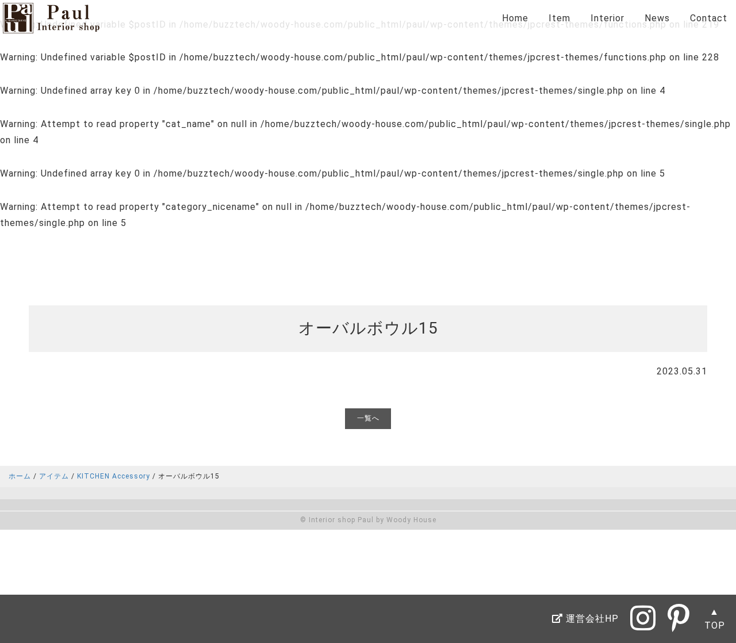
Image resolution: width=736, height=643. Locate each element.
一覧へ (368, 418)
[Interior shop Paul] (51, 25)
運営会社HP (591, 618)
